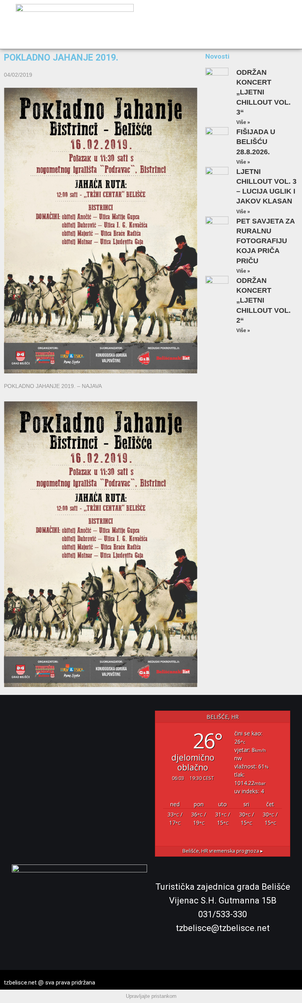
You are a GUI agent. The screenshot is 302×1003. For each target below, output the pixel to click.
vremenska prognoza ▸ (222, 851)
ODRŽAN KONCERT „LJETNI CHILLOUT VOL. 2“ (263, 300)
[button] (286, 24)
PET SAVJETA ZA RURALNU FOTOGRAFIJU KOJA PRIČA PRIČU (265, 241)
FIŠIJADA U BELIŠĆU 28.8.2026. (255, 141)
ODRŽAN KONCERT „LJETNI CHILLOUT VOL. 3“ (263, 92)
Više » (243, 122)
